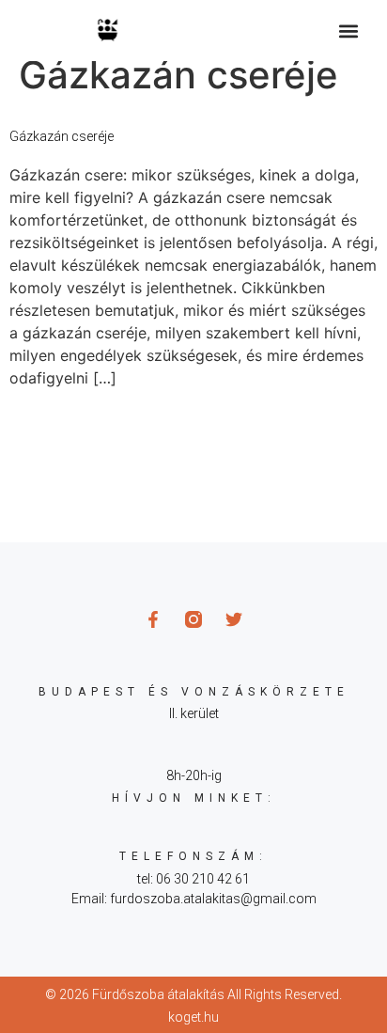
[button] (348, 30)
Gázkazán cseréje (61, 136)
